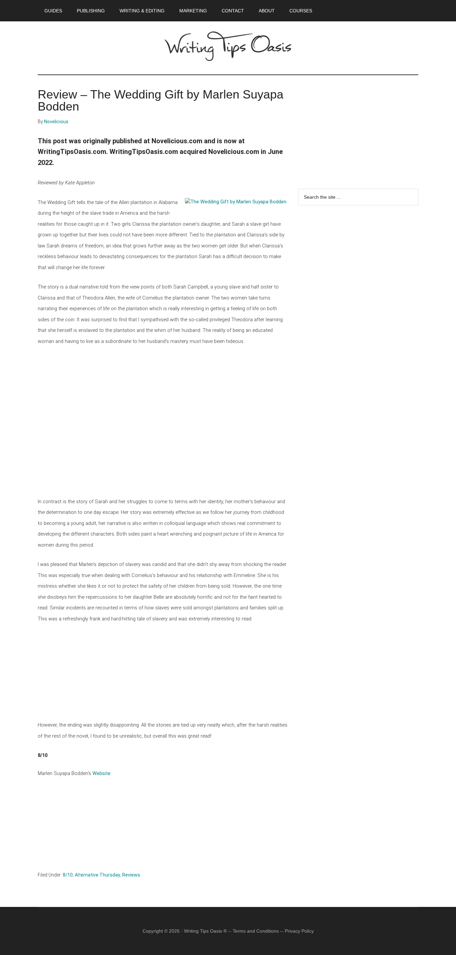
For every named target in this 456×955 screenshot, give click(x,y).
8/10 (68, 875)
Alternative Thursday (97, 875)
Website (101, 773)
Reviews (131, 875)
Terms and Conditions (256, 931)
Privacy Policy (299, 931)
